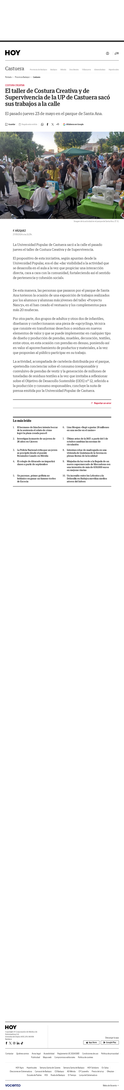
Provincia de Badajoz (38, 69)
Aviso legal (36, 1053)
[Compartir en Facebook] (47, 124)
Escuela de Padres (34, 1075)
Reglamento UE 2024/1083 (68, 1053)
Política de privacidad (110, 1053)
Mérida (63, 69)
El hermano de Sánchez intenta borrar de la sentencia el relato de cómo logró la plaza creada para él (37, 430)
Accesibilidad (49, 1053)
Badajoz (53, 69)
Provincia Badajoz (22, 77)
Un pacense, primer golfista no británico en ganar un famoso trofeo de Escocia (36, 478)
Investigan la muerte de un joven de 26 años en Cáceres (36, 440)
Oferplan (110, 1071)
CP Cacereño (83, 1071)
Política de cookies (85, 1057)
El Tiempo (72, 1075)
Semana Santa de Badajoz (73, 1067)
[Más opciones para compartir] (58, 124)
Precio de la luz (98, 1071)
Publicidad (35, 1057)
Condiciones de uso (90, 1053)
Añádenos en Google (74, 124)
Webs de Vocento (110, 1085)
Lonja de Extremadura (88, 1075)
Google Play (111, 1042)
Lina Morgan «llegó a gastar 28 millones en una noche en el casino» (88, 429)
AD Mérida (71, 1071)
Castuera (14, 68)
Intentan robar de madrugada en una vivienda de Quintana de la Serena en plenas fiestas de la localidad (87, 453)
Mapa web (47, 1057)
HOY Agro (20, 1067)
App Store (93, 1042)
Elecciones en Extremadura (21, 1071)
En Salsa (105, 1067)
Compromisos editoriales (64, 1057)
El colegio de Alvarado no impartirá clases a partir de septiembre (36, 463)
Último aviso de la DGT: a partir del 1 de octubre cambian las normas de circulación (87, 441)
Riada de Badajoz (58, 1075)
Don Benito (74, 69)
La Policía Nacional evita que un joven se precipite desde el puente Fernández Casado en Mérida (37, 453)
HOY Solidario (93, 1067)
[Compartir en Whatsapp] (42, 124)
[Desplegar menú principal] (117, 53)
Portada (8, 77)
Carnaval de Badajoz (43, 1071)
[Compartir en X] (53, 124)
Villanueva (86, 69)
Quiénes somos (22, 1053)
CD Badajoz (59, 1071)
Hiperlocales (114, 69)
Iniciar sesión (107, 53)
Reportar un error (102, 403)
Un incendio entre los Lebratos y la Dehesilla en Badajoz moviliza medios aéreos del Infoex (87, 478)
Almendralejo (99, 69)
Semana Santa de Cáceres (50, 1067)
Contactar (9, 1053)
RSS (46, 1075)
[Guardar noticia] (10, 124)
